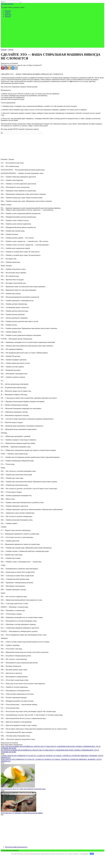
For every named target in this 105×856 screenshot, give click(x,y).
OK (92, 853)
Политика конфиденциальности (16, 847)
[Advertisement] (52, 33)
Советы (7, 13)
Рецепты (8, 11)
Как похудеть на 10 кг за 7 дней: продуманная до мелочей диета (23, 789)
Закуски (8, 16)
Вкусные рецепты (7, 4)
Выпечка (8, 14)
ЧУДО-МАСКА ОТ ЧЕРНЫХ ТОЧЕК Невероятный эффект (22, 813)
